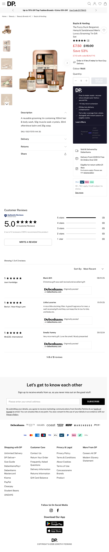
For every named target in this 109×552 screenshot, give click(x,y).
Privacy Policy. (12, 414)
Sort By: (78, 269)
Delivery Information (40, 469)
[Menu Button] (3, 3)
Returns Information (40, 473)
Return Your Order (39, 457)
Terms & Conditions (66, 457)
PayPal (7, 482)
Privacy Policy (63, 453)
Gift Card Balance (39, 478)
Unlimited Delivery (13, 453)
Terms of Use (63, 466)
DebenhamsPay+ (12, 466)
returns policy (88, 173)
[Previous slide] (13, 10)
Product (60, 478)
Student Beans (11, 490)
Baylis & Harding (40, 16)
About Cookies (64, 462)
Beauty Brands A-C (24, 16)
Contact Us (35, 453)
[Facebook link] (57, 510)
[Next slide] (96, 10)
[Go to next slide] (67, 63)
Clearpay (8, 486)
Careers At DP (90, 453)
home (4, 16)
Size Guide (9, 462)
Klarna (7, 478)
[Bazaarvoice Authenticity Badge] (13, 215)
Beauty (11, 16)
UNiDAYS (8, 495)
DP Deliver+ (10, 457)
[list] (42, 63)
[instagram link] (51, 510)
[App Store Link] (55, 527)
